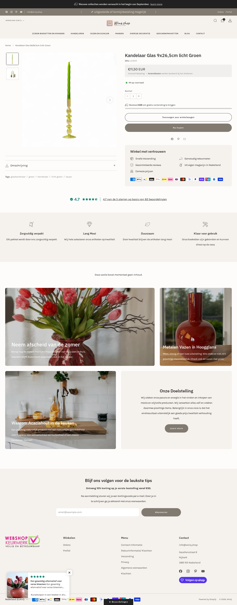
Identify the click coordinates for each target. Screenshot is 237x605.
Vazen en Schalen (99, 33)
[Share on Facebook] (172, 139)
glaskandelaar (18, 176)
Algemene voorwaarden (134, 567)
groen (32, 176)
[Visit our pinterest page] (16, 12)
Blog (187, 33)
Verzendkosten (154, 73)
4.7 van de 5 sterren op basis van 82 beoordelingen (135, 199)
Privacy (125, 562)
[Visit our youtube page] (21, 12)
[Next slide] (109, 100)
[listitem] (118, 4)
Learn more (176, 428)
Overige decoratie (140, 33)
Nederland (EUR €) (14, 20)
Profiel (229, 12)
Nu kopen (178, 127)
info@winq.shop (34, 12)
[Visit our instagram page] (11, 12)
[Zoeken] (215, 20)
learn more (156, 4)
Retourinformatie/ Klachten (136, 550)
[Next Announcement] (156, 12)
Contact (200, 33)
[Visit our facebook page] (6, 12)
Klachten (126, 573)
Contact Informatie (131, 544)
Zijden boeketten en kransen (48, 33)
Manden (119, 33)
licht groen (57, 176)
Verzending (127, 556)
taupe (69, 176)
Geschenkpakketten (167, 33)
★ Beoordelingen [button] (118, 601)
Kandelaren (77, 33)
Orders (221, 12)
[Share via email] (185, 139)
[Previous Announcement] (81, 12)
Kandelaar (43, 176)
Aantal (128, 91)
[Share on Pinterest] (178, 139)
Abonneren (161, 512)
